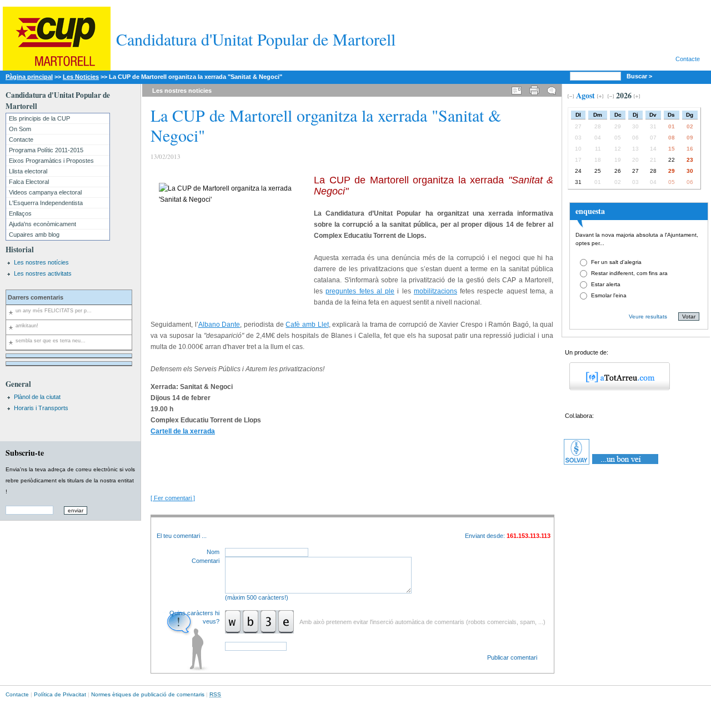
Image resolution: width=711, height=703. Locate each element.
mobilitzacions (435, 291)
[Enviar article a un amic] (516, 89)
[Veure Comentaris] (551, 89)
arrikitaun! (27, 325)
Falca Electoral (29, 181)
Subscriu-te (25, 452)
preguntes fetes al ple (360, 291)
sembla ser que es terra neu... (51, 340)
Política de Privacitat (60, 694)
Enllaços (20, 213)
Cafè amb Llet (307, 324)
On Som (20, 129)
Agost (585, 95)
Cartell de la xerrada (183, 431)
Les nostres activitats (43, 273)
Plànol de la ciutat (37, 396)
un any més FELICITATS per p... (54, 310)
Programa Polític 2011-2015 (46, 150)
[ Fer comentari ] (173, 498)
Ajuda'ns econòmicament (42, 224)
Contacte (687, 59)
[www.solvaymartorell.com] (612, 464)
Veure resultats (648, 316)
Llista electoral (28, 171)
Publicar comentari (512, 657)
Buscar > (640, 76)
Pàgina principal (29, 76)
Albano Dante (219, 324)
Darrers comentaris (35, 297)
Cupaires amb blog (34, 234)
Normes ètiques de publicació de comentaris (147, 694)
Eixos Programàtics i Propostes (51, 160)
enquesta (590, 211)
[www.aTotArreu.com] (616, 388)
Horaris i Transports (41, 408)
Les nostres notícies (41, 262)
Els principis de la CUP (39, 118)
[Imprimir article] (534, 89)
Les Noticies (81, 76)
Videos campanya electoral (45, 192)
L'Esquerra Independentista (46, 203)
